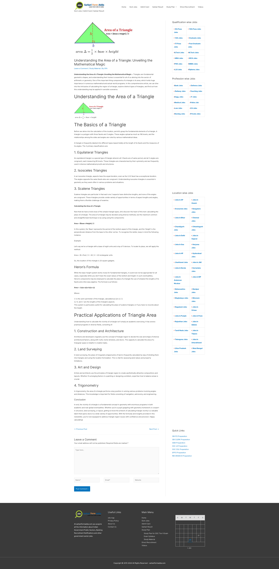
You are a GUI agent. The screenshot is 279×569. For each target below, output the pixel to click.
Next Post (154, 429)
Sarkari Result (157, 7)
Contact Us (112, 527)
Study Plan (170, 7)
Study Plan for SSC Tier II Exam (156, 533)
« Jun (189, 548)
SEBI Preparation (178, 443)
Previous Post (80, 429)
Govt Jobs (133, 7)
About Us (111, 524)
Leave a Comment (81, 68)
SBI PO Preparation (179, 436)
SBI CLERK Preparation (181, 439)
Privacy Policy (113, 521)
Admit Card (144, 7)
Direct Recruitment (187, 7)
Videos (200, 7)
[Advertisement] (188, 154)
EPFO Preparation (179, 453)
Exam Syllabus (149, 536)
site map (111, 518)
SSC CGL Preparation (180, 449)
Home (124, 7)
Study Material (94, 68)
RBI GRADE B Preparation (182, 456)
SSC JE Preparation (179, 446)
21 (198, 535)
